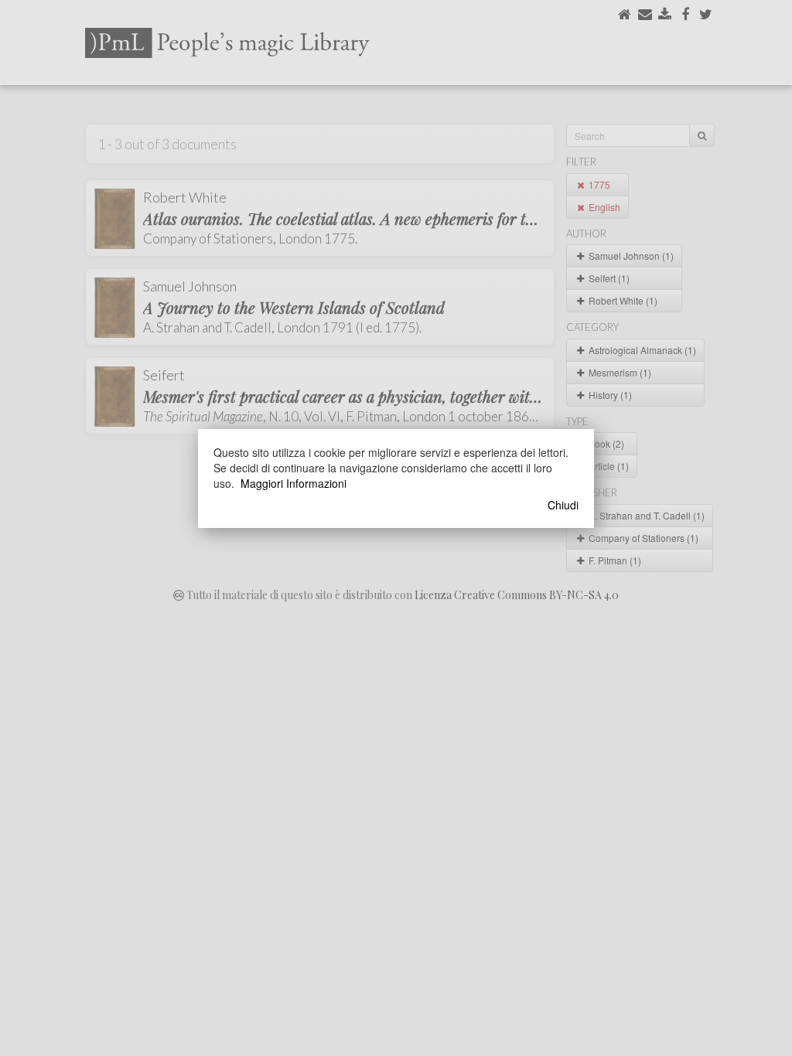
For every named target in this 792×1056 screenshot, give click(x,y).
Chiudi (563, 505)
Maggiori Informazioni (293, 483)
